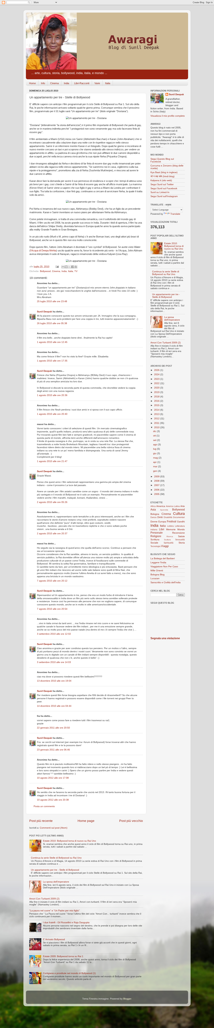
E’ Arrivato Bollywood (54, 939)
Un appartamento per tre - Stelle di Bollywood (55, 870)
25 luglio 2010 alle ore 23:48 (52, 301)
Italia (107, 83)
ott (154, 435)
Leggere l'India (158, 562)
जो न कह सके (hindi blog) (162, 176)
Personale (156, 532)
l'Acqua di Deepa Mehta (43, 250)
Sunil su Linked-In (159, 192)
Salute (181, 536)
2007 (157, 485)
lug (155, 449)
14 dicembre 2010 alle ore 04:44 (54, 706)
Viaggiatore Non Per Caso (164, 566)
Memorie (171, 529)
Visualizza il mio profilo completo (167, 116)
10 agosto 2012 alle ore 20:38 (53, 800)
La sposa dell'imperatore (56, 882)
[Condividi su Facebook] (72, 266)
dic (155, 431)
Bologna (154, 514)
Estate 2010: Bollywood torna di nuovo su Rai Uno (69, 841)
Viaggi (165, 546)
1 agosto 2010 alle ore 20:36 (52, 395)
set (155, 440)
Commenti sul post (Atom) (53, 828)
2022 (157, 383)
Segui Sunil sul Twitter (162, 184)
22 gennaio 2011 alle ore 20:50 (53, 728)
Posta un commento (44, 806)
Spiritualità (168, 543)
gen (155, 471)
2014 (157, 410)
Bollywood (45, 271)
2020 (157, 387)
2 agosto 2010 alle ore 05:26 (52, 502)
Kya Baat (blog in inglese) (164, 172)
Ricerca (170, 536)
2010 (157, 427)
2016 (157, 401)
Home (32, 83)
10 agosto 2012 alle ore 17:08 (53, 778)
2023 (157, 379)
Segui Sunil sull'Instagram (164, 196)
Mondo (181, 529)
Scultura (167, 540)
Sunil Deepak (44, 311)
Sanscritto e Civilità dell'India (165, 582)
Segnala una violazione (165, 638)
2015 (157, 405)
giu (155, 453)
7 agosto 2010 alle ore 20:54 (52, 609)
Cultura (179, 513)
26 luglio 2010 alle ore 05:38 (52, 323)
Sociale (154, 542)
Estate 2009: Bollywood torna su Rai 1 (63, 956)
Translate (175, 214)
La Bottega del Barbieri (162, 558)
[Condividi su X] (69, 266)
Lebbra (170, 526)
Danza (153, 517)
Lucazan (154, 578)
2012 (157, 418)
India (66, 83)
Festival (171, 521)
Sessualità (180, 539)
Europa (162, 521)
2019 (157, 392)
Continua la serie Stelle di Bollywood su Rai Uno (56, 858)
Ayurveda (164, 510)
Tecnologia (155, 546)
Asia (153, 509)
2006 (157, 490)
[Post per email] (57, 266)
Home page (86, 821)
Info (43, 83)
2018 (157, 396)
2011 (157, 423)
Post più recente (41, 821)
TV (75, 271)
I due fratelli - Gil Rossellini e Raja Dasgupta (66, 922)
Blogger (127, 998)
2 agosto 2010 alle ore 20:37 (52, 533)
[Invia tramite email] (63, 266)
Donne (153, 521)
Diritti (160, 517)
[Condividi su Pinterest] (75, 266)
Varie (97, 83)
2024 (157, 374)
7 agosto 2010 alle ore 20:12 (52, 581)
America (160, 506)
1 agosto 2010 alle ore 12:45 (52, 342)
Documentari (179, 517)
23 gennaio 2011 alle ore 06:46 (53, 749)
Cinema (54, 83)
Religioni (155, 536)
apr (155, 462)
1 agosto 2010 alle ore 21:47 (52, 461)
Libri (161, 529)
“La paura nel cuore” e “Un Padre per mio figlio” (54, 910)
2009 (157, 476)
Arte (182, 506)
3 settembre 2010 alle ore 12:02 (54, 634)
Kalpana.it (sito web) (161, 180)
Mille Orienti (156, 570)
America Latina (173, 506)
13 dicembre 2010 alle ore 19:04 (54, 681)
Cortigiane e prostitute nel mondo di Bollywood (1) (69, 973)
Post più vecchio (131, 821)
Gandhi (181, 521)
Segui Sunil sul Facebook (163, 188)
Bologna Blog (157, 574)
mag (155, 458)
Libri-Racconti (81, 83)
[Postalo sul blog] (66, 266)
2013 (157, 414)
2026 (157, 370)
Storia (182, 542)
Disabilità (168, 517)
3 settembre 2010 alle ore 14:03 (54, 662)
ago (155, 444)
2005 (157, 494)
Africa (153, 506)
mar (155, 466)
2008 (157, 481)
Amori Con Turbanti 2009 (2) (44, 898)
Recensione (178, 533)
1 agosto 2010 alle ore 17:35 (52, 360)
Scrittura (154, 539)
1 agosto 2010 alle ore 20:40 (52, 414)
